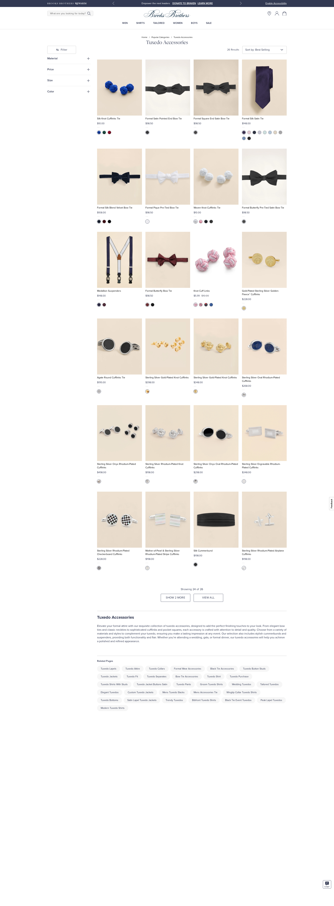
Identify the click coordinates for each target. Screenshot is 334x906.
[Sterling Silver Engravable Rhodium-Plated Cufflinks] (264, 433)
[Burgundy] (147, 305)
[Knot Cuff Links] (216, 260)
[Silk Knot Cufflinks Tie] (119, 88)
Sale (209, 23)
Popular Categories (160, 37)
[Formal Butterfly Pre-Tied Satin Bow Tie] (264, 177)
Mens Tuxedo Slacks (173, 692)
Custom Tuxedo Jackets (140, 692)
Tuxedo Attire (132, 668)
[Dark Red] (104, 221)
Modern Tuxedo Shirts (113, 708)
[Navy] (254, 132)
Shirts (140, 23)
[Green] (104, 132)
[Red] (109, 132)
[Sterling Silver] (99, 568)
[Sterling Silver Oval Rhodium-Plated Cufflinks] (264, 346)
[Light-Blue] (270, 132)
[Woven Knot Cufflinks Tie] (216, 177)
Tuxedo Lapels (108, 668)
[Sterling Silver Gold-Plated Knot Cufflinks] (167, 346)
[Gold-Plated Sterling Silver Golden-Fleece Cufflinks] (264, 260)
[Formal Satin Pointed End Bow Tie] (167, 88)
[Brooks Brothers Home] (167, 13)
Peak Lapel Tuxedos (271, 700)
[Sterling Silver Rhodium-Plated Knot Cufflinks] (167, 433)
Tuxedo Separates (156, 676)
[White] (147, 221)
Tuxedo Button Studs (254, 668)
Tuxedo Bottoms (109, 700)
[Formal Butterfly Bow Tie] (167, 260)
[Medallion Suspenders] (119, 260)
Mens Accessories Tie (205, 692)
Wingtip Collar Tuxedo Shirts (241, 692)
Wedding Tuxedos (241, 684)
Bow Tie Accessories (187, 676)
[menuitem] (125, 23)
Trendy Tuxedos (174, 700)
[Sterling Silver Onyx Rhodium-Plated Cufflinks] (119, 433)
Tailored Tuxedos (269, 684)
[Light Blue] (211, 305)
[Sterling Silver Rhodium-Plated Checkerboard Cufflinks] (119, 520)
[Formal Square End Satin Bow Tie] (216, 88)
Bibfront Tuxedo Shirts (204, 700)
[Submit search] (89, 13)
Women (178, 23)
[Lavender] (259, 132)
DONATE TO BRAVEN (184, 3)
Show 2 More (175, 597)
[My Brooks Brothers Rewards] (66, 3)
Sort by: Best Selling (257, 50)
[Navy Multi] (99, 305)
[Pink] (249, 132)
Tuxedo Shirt (214, 676)
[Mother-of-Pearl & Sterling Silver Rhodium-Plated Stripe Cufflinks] (167, 520)
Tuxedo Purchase (239, 676)
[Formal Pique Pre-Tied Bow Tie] (167, 177)
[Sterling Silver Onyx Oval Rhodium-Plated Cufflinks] (216, 433)
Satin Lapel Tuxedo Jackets (142, 700)
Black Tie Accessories (222, 668)
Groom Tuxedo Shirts (211, 684)
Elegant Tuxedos (110, 692)
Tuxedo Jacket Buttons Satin (152, 684)
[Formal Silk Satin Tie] (264, 88)
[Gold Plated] (147, 391)
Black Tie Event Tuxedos (238, 700)
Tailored (159, 23)
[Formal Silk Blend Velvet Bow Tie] (119, 177)
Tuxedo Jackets (109, 676)
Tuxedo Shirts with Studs (114, 684)
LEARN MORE (205, 3)
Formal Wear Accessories (187, 668)
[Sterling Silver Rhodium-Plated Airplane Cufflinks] (264, 520)
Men (125, 23)
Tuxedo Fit (132, 676)
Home (144, 37)
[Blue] (99, 132)
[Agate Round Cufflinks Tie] (119, 346)
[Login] (277, 13)
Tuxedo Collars (157, 668)
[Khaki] (275, 132)
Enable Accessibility (276, 3)
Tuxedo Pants (183, 684)
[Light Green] (265, 132)
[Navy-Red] (206, 305)
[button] (285, 13)
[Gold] (244, 308)
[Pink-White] (195, 305)
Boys (194, 23)
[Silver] (280, 132)
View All (208, 597)
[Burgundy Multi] (104, 305)
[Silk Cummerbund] (216, 520)
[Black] (147, 132)
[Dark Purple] (244, 132)
